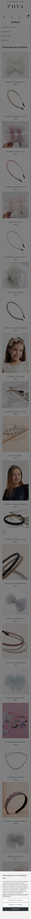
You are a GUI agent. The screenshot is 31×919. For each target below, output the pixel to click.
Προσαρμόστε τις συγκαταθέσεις (15, 904)
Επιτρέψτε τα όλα (15, 909)
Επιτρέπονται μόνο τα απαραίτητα (15, 900)
